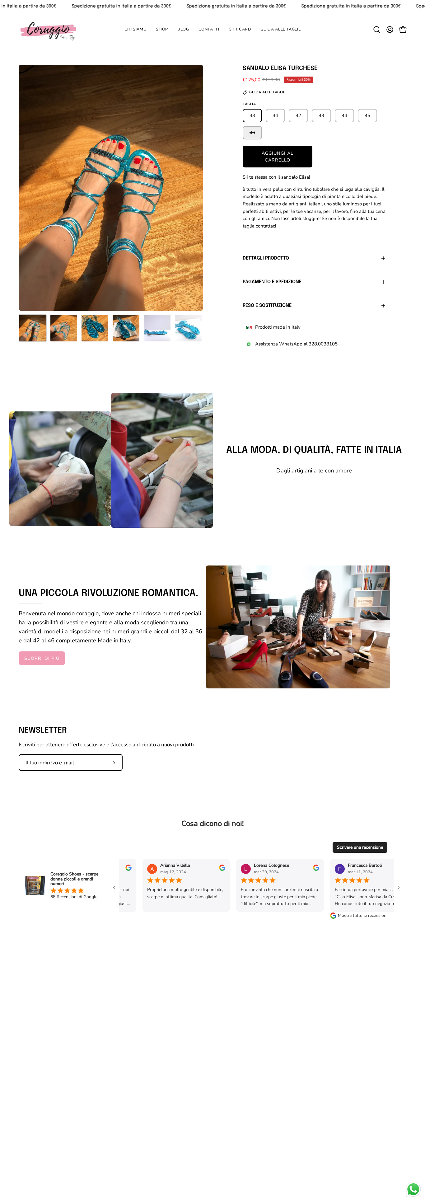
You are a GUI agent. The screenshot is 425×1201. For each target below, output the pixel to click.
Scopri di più (41, 658)
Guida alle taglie (204, 1042)
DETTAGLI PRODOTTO (266, 258)
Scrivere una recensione (360, 847)
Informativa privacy (268, 1053)
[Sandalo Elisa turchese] (33, 328)
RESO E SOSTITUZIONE (267, 305)
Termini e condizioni (268, 1063)
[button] (162, 29)
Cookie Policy (260, 1042)
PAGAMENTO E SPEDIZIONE (272, 281)
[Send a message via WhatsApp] (413, 1189)
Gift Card (196, 1093)
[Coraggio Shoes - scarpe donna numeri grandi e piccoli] (48, 29)
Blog (190, 1082)
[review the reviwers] (184, 869)
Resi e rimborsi (202, 1072)
